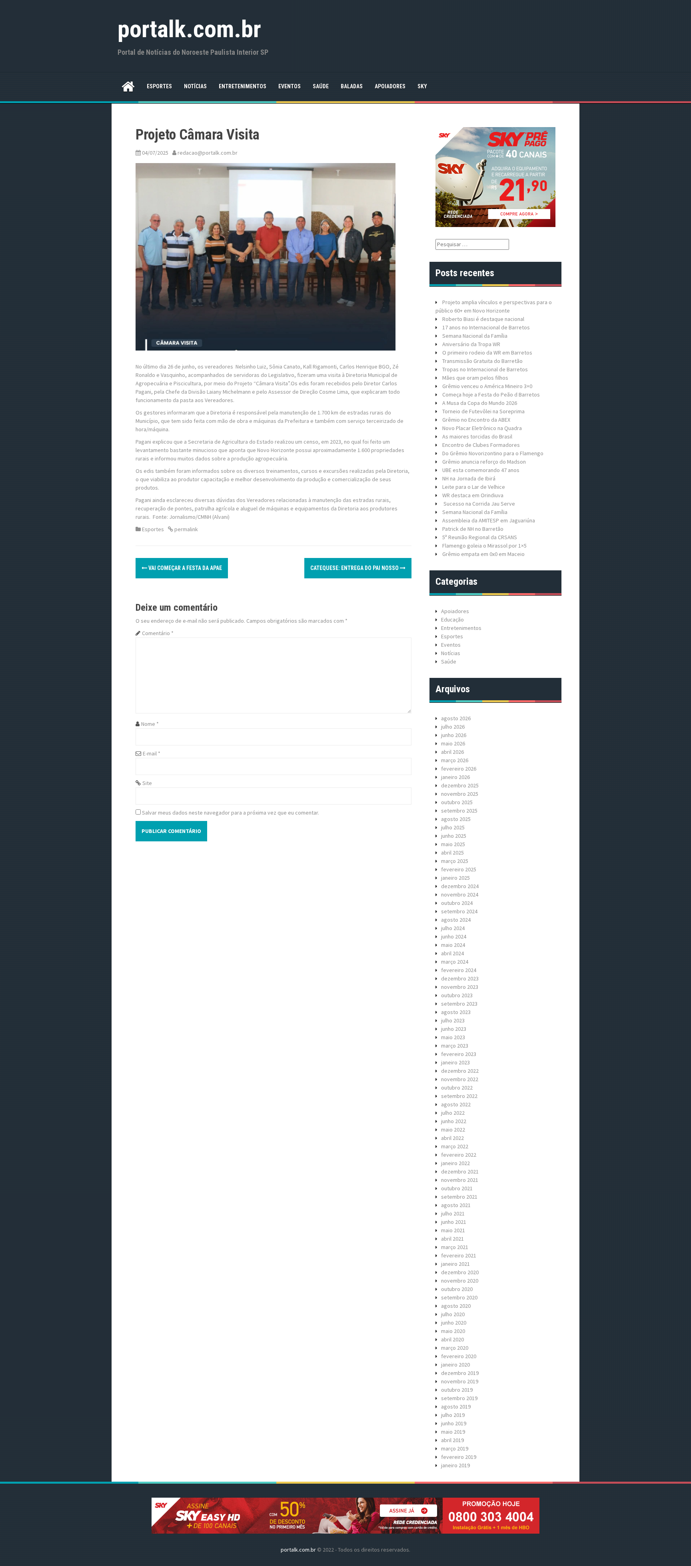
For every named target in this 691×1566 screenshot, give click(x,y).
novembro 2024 (459, 894)
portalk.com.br (189, 29)
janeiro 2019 (455, 1465)
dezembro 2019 (460, 1373)
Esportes (159, 86)
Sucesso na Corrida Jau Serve (478, 503)
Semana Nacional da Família (474, 335)
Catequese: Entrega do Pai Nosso (355, 568)
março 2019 (454, 1448)
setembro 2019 (459, 1398)
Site (147, 783)
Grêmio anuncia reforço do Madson (484, 461)
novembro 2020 (459, 1280)
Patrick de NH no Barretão (472, 528)
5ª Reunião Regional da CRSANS (479, 537)
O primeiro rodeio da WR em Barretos (487, 352)
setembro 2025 (459, 810)
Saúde (321, 86)
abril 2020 (452, 1339)
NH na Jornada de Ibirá (468, 478)
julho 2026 (453, 726)
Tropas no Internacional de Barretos (485, 369)
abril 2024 (452, 953)
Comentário (158, 633)
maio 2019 (453, 1431)
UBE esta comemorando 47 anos (480, 470)
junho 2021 (453, 1221)
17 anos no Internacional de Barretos (486, 327)
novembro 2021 (459, 1179)
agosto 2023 (456, 1012)
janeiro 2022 (455, 1163)
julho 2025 (453, 827)
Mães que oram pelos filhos (475, 377)
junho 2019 (453, 1423)
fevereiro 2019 (458, 1456)
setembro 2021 (459, 1196)
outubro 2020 (457, 1289)
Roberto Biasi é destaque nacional (483, 319)
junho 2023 (453, 1028)
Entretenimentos (242, 86)
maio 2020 (453, 1331)
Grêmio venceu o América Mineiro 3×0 (487, 386)
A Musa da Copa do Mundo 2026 (479, 402)
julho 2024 (453, 928)
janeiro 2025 (455, 877)
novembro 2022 (459, 1079)
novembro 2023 (459, 986)
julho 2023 (453, 1020)
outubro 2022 (457, 1087)
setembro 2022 (459, 1096)
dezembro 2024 (460, 886)
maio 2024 (453, 944)
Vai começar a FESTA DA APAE (184, 568)
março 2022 (454, 1146)
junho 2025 (453, 835)
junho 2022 (453, 1121)
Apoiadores (390, 86)
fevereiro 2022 (458, 1154)
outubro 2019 (457, 1389)
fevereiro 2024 (458, 970)
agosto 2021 (456, 1205)
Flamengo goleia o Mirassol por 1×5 (484, 545)
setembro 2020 (459, 1297)
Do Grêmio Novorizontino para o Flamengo (492, 453)
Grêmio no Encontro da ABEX (476, 419)
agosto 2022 (456, 1104)
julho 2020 (453, 1314)
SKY (422, 86)
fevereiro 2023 (458, 1054)
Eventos (289, 86)
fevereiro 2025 (458, 869)
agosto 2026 (456, 718)
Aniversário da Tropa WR (471, 344)
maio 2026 (453, 743)
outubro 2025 (457, 802)
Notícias (195, 86)
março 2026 (454, 760)
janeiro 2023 (455, 1062)
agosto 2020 (456, 1305)
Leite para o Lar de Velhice (473, 486)
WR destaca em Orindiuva (472, 495)
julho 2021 (453, 1213)
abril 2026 (452, 751)
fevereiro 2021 (458, 1255)
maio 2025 (453, 844)
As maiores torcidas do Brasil (477, 436)
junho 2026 (453, 735)
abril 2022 (452, 1138)
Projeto (451, 302)
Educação (452, 619)
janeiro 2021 (455, 1263)
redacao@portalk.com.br (208, 152)
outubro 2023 (457, 995)
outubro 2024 (457, 903)
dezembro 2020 (460, 1272)
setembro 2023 (459, 1003)
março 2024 (454, 961)
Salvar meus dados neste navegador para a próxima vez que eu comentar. (230, 812)
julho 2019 (453, 1415)
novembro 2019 (459, 1381)
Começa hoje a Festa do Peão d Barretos (491, 394)
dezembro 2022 (460, 1070)
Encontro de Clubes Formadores (481, 444)
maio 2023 (453, 1037)
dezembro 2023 (460, 978)
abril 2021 (452, 1238)
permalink (185, 529)
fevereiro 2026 (458, 768)
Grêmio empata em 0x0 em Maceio (483, 554)
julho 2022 (453, 1112)
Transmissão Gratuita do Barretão (482, 361)
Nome (150, 723)
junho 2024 (453, 936)
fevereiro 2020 (458, 1356)
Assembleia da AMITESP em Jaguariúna (488, 520)
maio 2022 (453, 1129)
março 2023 (454, 1045)
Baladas (352, 86)
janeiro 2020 (455, 1364)
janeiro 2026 (455, 777)
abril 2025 (452, 852)
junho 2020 (453, 1322)
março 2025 (454, 861)
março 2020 (454, 1347)
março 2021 (454, 1247)
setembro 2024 (459, 911)
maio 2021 (453, 1230)
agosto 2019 (456, 1406)
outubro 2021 (457, 1188)
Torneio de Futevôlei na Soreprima (483, 411)
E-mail (151, 753)
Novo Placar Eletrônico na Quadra (482, 428)
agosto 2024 (456, 919)
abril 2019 (452, 1440)
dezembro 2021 (460, 1171)
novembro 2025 (459, 793)
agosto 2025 (456, 819)
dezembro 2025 (460, 785)
